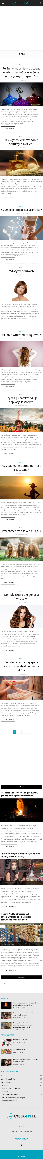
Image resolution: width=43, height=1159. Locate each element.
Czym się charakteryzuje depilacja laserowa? (21, 400)
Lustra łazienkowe (7, 1082)
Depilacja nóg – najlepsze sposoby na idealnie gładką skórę (21, 666)
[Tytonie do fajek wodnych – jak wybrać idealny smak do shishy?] (21, 872)
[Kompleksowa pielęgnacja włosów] (21, 616)
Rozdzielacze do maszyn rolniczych (13, 1098)
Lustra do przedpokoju (8, 1079)
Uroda (21, 65)
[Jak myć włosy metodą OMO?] (21, 354)
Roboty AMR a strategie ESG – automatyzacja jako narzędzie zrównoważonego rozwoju (16, 917)
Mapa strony (21, 1153)
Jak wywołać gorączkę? (20, 1040)
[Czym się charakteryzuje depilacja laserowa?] (21, 420)
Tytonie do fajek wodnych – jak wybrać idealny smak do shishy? (25, 1014)
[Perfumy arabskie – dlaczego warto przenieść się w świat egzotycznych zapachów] (21, 94)
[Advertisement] (21, 28)
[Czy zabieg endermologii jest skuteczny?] (21, 487)
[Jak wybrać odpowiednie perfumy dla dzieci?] (21, 163)
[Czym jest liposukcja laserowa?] (21, 228)
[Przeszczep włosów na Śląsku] (21, 549)
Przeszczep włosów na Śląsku (21, 531)
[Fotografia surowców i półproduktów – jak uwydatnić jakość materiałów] (21, 810)
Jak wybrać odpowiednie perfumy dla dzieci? (21, 142)
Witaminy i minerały (19, 1050)
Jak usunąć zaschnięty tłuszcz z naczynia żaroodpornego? (25, 1060)
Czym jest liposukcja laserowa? (21, 210)
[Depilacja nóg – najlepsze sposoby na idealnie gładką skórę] (21, 688)
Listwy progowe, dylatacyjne (10, 1088)
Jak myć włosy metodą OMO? (22, 335)
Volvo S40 (4, 1091)
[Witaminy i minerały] (6, 1052)
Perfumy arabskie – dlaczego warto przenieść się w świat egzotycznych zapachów (21, 72)
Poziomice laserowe (8, 1076)
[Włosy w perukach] (21, 289)
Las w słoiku (5, 1085)
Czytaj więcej (8, 128)
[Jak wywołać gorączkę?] (6, 1042)
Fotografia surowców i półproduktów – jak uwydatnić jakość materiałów (26, 1004)
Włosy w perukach (21, 271)
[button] (40, 3)
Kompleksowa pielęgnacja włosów (21, 596)
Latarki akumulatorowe (9, 1101)
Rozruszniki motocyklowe (9, 1095)
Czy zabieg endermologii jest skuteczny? (21, 467)
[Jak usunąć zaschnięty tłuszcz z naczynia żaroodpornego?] (6, 1062)
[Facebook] (21, 1145)
